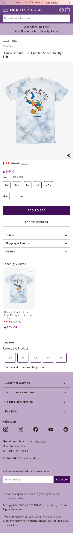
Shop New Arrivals (25, 31)
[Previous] (3, 2)
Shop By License (49, 31)
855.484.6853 (60, 520)
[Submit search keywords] (5, 18)
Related (10, 251)
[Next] (69, 2)
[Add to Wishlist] (31, 270)
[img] (5, 429)
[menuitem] (67, 9)
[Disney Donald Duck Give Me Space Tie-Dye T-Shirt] (19, 288)
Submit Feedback (30, 458)
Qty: (5, 196)
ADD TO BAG (37, 210)
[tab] (36, 110)
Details (10, 235)
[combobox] (36, 18)
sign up (62, 479)
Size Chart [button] (17, 176)
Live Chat (40, 441)
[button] (4, 10)
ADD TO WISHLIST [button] (36, 222)
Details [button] (24, 163)
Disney (7, 46)
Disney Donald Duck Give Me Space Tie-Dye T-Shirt (18, 315)
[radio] (6, 185)
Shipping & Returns (18, 243)
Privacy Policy (14, 498)
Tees (14, 40)
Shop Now (52, 2)
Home (6, 40)
